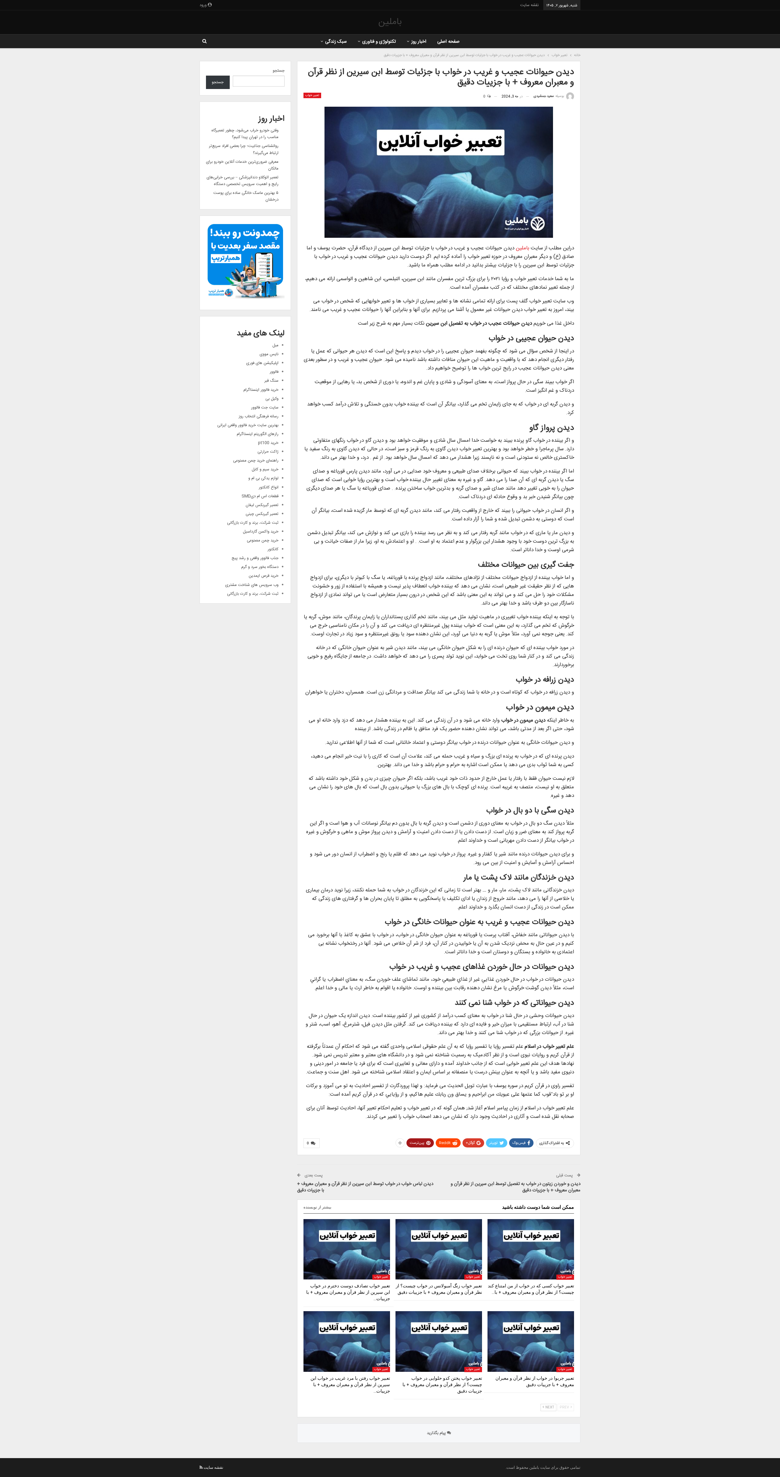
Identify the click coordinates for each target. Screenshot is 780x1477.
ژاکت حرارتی (267, 451)
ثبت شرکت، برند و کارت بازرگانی (252, 522)
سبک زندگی (336, 41)
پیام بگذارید (437, 1433)
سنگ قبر (271, 380)
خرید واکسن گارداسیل (260, 531)
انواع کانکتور (268, 487)
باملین (390, 22)
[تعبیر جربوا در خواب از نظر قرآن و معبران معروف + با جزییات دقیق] (531, 1341)
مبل (275, 345)
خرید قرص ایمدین (263, 576)
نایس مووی (269, 354)
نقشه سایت (529, 5)
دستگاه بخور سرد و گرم (259, 567)
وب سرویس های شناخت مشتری (251, 585)
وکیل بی (271, 398)
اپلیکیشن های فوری (262, 363)
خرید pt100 (268, 443)
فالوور (274, 372)
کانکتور (273, 549)
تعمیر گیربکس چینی (262, 514)
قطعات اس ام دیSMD (260, 496)
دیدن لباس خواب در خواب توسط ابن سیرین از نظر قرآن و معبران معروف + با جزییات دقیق (365, 1187)
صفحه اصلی (448, 41)
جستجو (279, 70)
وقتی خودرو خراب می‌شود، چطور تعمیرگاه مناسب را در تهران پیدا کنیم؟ (244, 134)
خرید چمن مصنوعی (262, 540)
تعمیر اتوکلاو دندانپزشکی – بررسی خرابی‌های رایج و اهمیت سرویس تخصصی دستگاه (242, 180)
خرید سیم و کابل (265, 469)
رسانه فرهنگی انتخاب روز (258, 416)
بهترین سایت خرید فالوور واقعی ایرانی (247, 425)
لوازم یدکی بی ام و (263, 478)
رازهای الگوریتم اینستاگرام (257, 434)
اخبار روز (418, 41)
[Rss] (201, 1467)
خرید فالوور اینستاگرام (260, 390)
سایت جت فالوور (264, 407)
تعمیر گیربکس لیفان (262, 505)
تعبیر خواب (312, 95)
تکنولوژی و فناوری (379, 41)
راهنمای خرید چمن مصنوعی (255, 460)
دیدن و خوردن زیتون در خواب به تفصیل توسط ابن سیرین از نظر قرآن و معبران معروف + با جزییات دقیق (515, 1187)
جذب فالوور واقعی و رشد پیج (255, 558)
